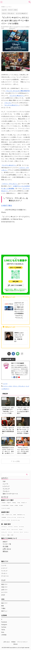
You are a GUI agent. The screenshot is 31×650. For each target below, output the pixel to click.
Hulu (19, 502)
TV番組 (3, 608)
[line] (17, 353)
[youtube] (19, 377)
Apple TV (9, 502)
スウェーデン (4, 532)
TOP (4, 481)
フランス (26, 532)
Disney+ (14, 502)
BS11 (3, 514)
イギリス (16, 526)
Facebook (4, 622)
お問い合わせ (7, 549)
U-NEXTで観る (6, 205)
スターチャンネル (21, 517)
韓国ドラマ (4, 584)
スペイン (10, 532)
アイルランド (4, 526)
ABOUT (5, 542)
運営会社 (5, 551)
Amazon (3, 502)
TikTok (3, 629)
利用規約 (13, 641)
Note (2, 632)
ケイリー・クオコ (12, 10)
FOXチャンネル (9, 514)
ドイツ (22, 532)
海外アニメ (4, 611)
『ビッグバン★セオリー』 (17, 95)
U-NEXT (21, 505)
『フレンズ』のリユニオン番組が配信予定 (17, 91)
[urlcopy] (22, 353)
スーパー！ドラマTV (6, 520)
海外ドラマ (4, 603)
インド (9, 529)
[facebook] (13, 353)
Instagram (4, 624)
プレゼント (6, 491)
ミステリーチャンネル (16, 520)
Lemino (12, 505)
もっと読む (16, 461)
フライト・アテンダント (8, 13)
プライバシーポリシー (22, 641)
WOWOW (4, 517)
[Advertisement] (15, 239)
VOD (2, 599)
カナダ (21, 529)
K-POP (3, 595)
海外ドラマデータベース (10, 494)
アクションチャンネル (12, 517)
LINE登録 (3, 634)
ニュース (5, 383)
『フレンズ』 (8, 103)
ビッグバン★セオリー (21, 13)
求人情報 (5, 546)
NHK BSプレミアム (21, 514)
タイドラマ (4, 592)
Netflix (17, 505)
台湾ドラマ (4, 589)
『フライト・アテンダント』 (9, 183)
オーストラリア (15, 529)
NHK (15, 514)
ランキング (6, 489)
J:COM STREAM (5, 505)
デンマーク (17, 532)
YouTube (3, 627)
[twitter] (9, 353)
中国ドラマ (4, 587)
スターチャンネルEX (6, 508)
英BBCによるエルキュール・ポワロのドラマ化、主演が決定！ (19, 337)
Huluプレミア (24, 502)
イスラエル (22, 526)
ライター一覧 (7, 544)
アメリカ (10, 526)
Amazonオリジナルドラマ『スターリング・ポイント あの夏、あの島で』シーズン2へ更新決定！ (8, 451)
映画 (2, 605)
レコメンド (6, 486)
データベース (5, 576)
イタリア (4, 529)
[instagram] (17, 377)
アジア (3, 580)
